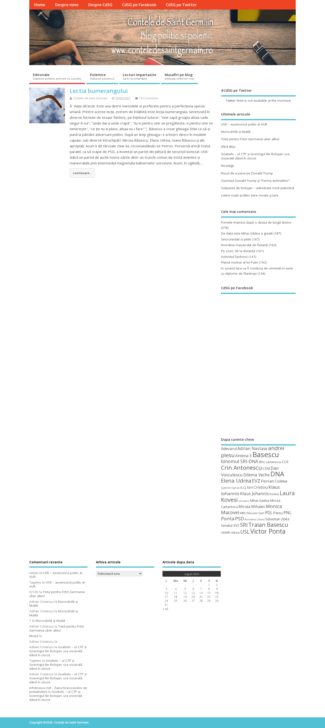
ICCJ (243, 487)
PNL (287, 512)
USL (245, 531)
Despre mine (67, 4)
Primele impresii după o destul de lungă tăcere (256, 222)
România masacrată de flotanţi (244, 245)
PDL (268, 512)
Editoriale (57, 76)
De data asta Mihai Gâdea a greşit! (247, 233)
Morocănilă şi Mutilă (236, 131)
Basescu (265, 454)
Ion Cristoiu (257, 487)
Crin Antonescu (241, 467)
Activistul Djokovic (234, 256)
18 (175, 597)
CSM (266, 468)
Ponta (227, 518)
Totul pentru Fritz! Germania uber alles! (250, 139)
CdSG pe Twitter (181, 4)
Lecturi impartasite (139, 76)
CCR (285, 462)
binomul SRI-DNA (239, 461)
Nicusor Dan (255, 513)
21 (201, 597)
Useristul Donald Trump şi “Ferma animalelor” (255, 180)
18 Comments (148, 98)
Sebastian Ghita (277, 519)
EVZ (256, 480)
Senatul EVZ (230, 525)
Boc (262, 461)
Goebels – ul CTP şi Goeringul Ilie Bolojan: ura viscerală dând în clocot (255, 156)
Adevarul (229, 448)
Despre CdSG (100, 4)
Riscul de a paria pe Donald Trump (247, 173)
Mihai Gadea (259, 500)
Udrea (235, 532)
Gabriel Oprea (230, 487)
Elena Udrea (236, 480)
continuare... (82, 173)
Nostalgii (227, 165)
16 (216, 593)
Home (39, 4)
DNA (277, 473)
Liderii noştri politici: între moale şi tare (249, 195)
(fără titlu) (228, 146)
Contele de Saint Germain (90, 98)
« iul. (165, 609)
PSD (239, 518)
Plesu (278, 512)
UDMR (225, 532)
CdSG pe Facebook (139, 4)
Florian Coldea (274, 481)
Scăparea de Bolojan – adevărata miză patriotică (257, 188)
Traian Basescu (268, 524)
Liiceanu (243, 501)
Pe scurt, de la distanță (238, 251)
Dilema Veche (256, 475)
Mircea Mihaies (251, 506)
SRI (244, 524)
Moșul (33, 636)
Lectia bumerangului (99, 91)
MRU (243, 513)
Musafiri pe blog (179, 76)
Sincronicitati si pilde (236, 239)
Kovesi (274, 494)
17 (166, 597)
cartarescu (273, 462)
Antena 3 (243, 455)
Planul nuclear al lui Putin (239, 262)
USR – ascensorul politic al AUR (244, 124)
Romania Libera (255, 519)
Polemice (102, 76)
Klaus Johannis (254, 493)
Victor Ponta (268, 531)
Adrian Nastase (252, 448)
